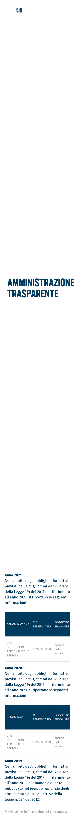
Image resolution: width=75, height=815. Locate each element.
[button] (64, 10)
